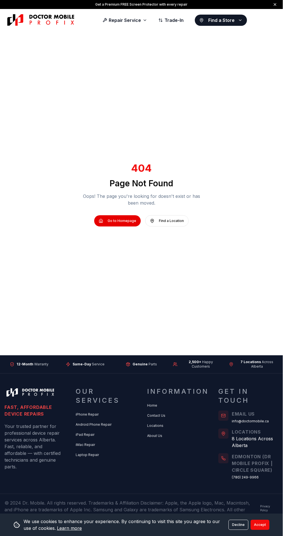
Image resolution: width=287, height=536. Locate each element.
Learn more (69, 528)
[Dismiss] (275, 4)
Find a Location (171, 221)
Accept (260, 525)
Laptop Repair (87, 455)
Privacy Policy (265, 508)
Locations (155, 425)
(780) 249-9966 (245, 477)
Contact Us (156, 415)
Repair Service (125, 20)
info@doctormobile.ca (250, 421)
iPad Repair (85, 434)
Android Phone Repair (94, 424)
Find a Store (221, 20)
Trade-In (174, 20)
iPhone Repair (87, 414)
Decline (238, 525)
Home (152, 405)
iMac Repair (85, 445)
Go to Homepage (122, 221)
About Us (154, 436)
